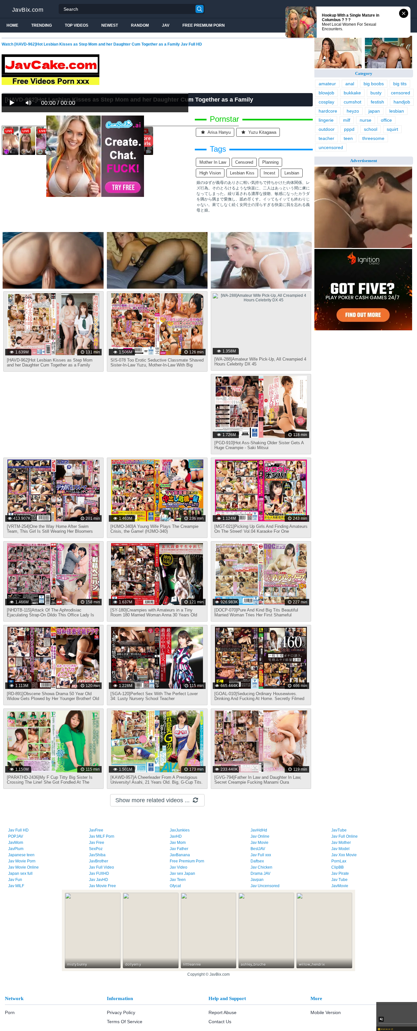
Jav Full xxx (261, 855)
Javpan (257, 879)
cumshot (352, 101)
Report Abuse (222, 1012)
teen (348, 138)
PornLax (338, 861)
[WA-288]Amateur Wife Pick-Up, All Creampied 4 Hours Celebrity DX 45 (260, 361)
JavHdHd (259, 830)
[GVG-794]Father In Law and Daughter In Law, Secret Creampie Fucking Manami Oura (257, 780)
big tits (400, 83)
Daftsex (257, 861)
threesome (373, 138)
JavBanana (180, 855)
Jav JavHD (98, 879)
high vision (210, 173)
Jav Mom (178, 842)
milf (346, 120)
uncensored (331, 147)
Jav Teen (178, 879)
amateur (327, 83)
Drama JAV (260, 873)
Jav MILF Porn (101, 836)
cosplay (326, 101)
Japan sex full (20, 873)
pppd (349, 129)
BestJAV (258, 848)
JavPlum (15, 848)
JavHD (176, 836)
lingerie (326, 120)
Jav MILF (16, 886)
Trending (41, 25)
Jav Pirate (340, 873)
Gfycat (175, 886)
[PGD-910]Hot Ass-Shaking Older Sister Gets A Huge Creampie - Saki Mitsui (259, 445)
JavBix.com (27, 10)
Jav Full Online (344, 836)
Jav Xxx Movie (344, 855)
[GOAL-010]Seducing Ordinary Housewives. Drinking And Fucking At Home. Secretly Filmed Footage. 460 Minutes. (259, 698)
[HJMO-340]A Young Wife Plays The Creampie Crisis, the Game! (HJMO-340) (154, 529)
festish (377, 101)
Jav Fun (15, 879)
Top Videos (76, 25)
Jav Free (96, 842)
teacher (326, 138)
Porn (10, 1012)
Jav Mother (341, 842)
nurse (365, 120)
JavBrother (98, 861)
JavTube (339, 830)
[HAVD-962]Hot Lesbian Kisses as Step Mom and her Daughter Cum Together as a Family (50, 362)
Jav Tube (339, 879)
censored (244, 162)
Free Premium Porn (203, 25)
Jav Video (178, 867)
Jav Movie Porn (22, 861)
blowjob (326, 92)
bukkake (352, 92)
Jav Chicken (261, 867)
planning (270, 162)
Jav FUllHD (99, 873)
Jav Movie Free (102, 886)
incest (269, 173)
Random (140, 25)
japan (374, 111)
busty (375, 92)
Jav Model (340, 848)
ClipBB (337, 867)
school (370, 129)
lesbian (291, 173)
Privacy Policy (121, 1012)
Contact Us (219, 1021)
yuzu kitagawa (261, 132)
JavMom (15, 842)
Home (12, 25)
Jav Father (179, 848)
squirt (392, 129)
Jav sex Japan (182, 873)
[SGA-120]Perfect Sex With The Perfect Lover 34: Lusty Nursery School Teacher (154, 696)
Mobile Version (325, 1012)
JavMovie (339, 886)
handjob (402, 101)
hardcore (328, 111)
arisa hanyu (219, 132)
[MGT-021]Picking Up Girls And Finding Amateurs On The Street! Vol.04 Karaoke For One (261, 529)
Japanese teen (21, 855)
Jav (165, 25)
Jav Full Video (101, 867)
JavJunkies (180, 830)
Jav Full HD (18, 830)
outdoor (327, 129)
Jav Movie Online (23, 867)
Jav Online (260, 836)
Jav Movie (259, 842)
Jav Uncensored (265, 886)
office (386, 120)
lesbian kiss (242, 173)
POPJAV (15, 836)
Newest (109, 25)
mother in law (212, 162)
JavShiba (97, 855)
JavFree (96, 830)
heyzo (353, 111)
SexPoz (96, 848)
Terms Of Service (124, 1021)
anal (349, 83)
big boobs (374, 83)
